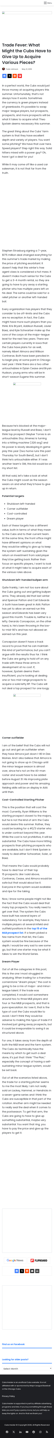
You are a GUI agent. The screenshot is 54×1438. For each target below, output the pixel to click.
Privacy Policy (8, 1396)
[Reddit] (15, 76)
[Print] (37, 1271)
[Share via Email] (32, 1271)
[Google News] (15, 1260)
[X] (9, 76)
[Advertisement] (27, 214)
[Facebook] (4, 76)
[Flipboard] (20, 76)
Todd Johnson (12, 69)
